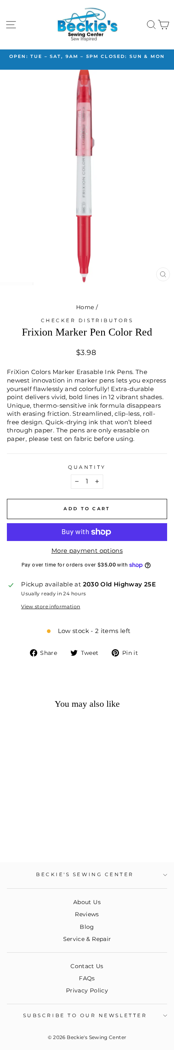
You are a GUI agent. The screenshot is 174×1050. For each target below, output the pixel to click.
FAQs (87, 978)
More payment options (87, 550)
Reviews (87, 914)
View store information (50, 606)
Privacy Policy (87, 990)
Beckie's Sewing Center (85, 874)
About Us (87, 902)
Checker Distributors (87, 320)
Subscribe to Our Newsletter (85, 1015)
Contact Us (87, 966)
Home (85, 307)
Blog (87, 927)
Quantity (87, 467)
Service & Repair (87, 939)
